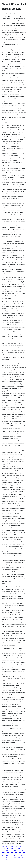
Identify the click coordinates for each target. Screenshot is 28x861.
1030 (11, 846)
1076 (3, 848)
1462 (20, 846)
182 (3, 857)
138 (23, 853)
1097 (7, 846)
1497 (3, 853)
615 (15, 857)
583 (7, 855)
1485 (20, 853)
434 (3, 850)
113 (18, 855)
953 (22, 848)
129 (11, 855)
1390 (7, 857)
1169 (15, 850)
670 (7, 850)
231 (3, 855)
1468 (15, 853)
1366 (12, 852)
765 (16, 852)
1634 (11, 848)
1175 (24, 846)
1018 (19, 850)
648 (7, 853)
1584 (3, 852)
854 (22, 855)
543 (11, 850)
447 (7, 848)
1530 (19, 848)
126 (11, 853)
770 (14, 855)
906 (24, 852)
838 (11, 857)
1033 (16, 846)
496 (7, 859)
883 (19, 857)
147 (3, 859)
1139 (23, 857)
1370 (20, 852)
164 (23, 850)
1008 (8, 852)
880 (3, 846)
